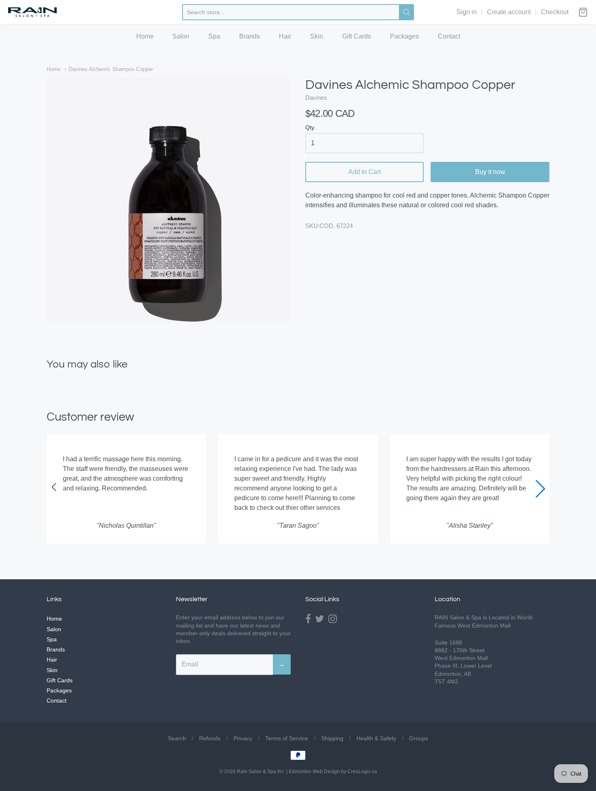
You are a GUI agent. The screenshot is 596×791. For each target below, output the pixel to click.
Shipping (332, 738)
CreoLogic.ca (362, 771)
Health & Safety (376, 738)
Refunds (210, 738)
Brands (249, 36)
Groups (418, 738)
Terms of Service (286, 738)
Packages (404, 36)
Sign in (467, 12)
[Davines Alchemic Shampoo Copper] (169, 199)
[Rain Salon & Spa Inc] (32, 12)
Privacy (243, 738)
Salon (180, 36)
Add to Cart (364, 171)
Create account (509, 12)
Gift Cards (356, 36)
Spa (214, 36)
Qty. (310, 128)
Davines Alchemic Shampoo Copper (111, 69)
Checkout (554, 12)
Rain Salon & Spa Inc (260, 771)
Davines (316, 97)
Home (145, 36)
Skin (316, 36)
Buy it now (490, 171)
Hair (285, 36)
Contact (449, 36)
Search (177, 738)
